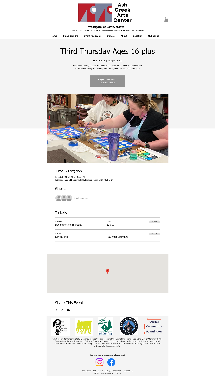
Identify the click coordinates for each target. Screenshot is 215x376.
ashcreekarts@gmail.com (137, 30)
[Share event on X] (62, 310)
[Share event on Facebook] (56, 310)
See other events (107, 82)
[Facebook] (111, 362)
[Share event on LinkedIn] (68, 310)
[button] (166, 19)
